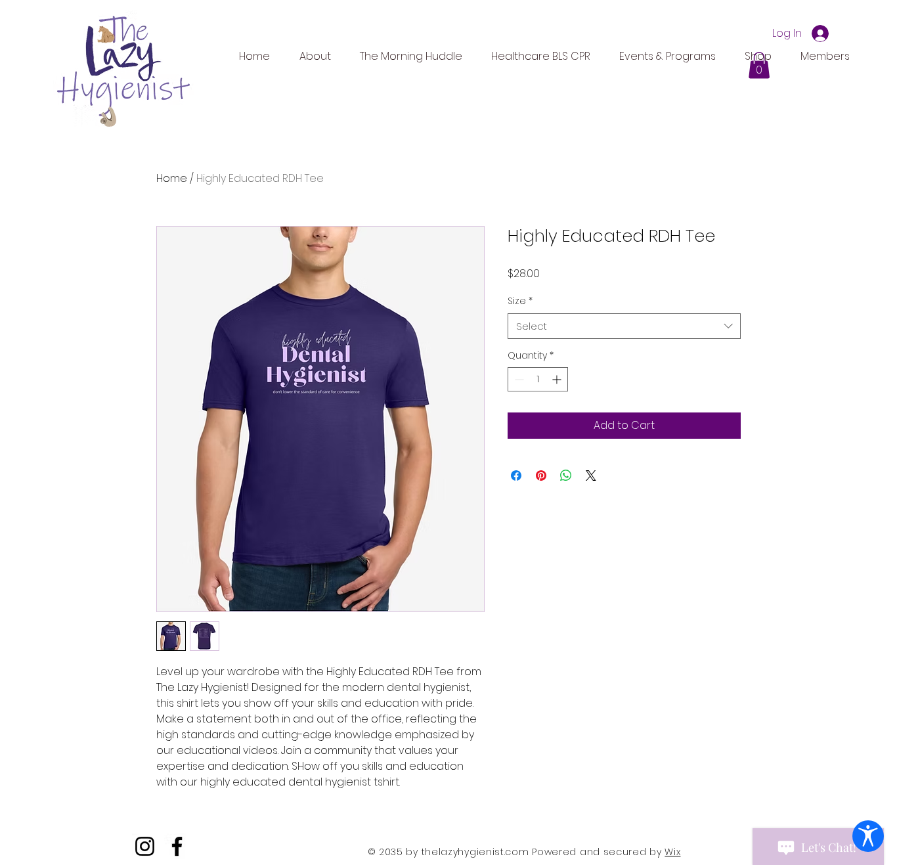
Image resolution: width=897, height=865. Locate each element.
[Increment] (558, 379)
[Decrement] (518, 379)
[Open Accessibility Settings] (868, 836)
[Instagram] (145, 846)
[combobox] (624, 326)
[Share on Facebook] (516, 475)
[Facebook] (177, 846)
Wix (672, 851)
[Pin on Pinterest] (541, 475)
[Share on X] (591, 475)
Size (520, 301)
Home (171, 178)
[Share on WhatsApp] (566, 475)
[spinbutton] (538, 379)
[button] (759, 65)
